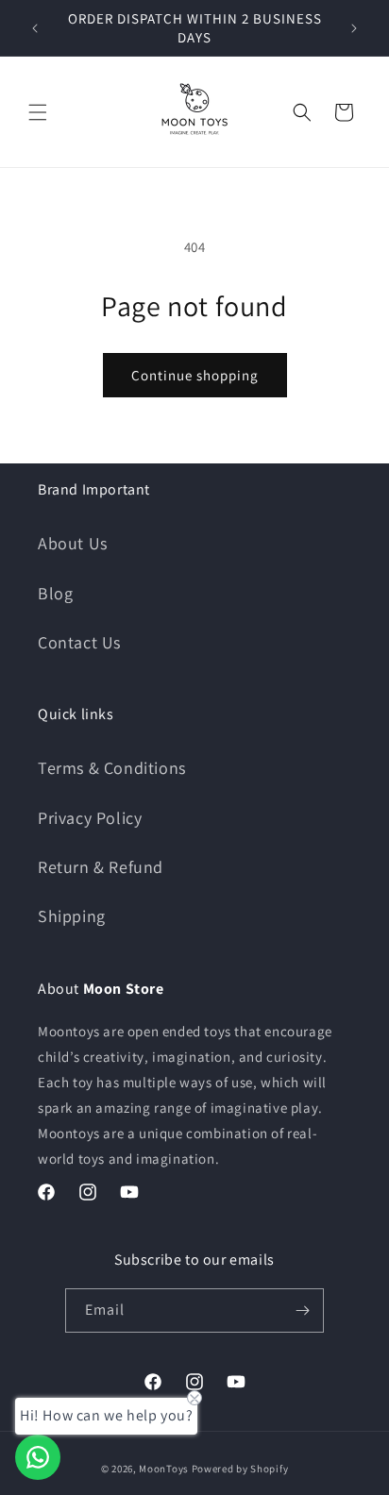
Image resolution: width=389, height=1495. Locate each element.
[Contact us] (37, 1457)
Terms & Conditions (112, 768)
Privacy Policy (90, 818)
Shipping (72, 916)
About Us (73, 543)
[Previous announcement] (35, 28)
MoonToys (164, 1468)
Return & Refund (100, 867)
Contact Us (79, 642)
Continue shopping (195, 375)
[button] (38, 112)
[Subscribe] (302, 1310)
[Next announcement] (354, 28)
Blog (55, 593)
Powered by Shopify (240, 1468)
